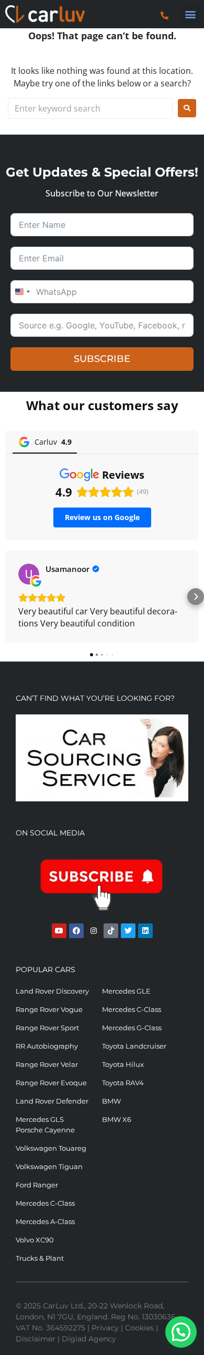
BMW (111, 1101)
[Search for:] (90, 108)
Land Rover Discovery (52, 991)
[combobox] (22, 292)
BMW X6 (116, 1119)
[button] (190, 14)
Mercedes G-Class (132, 1027)
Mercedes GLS (40, 1119)
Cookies (139, 1327)
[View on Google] (28, 574)
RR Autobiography (47, 1046)
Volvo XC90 (35, 1240)
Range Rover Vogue (49, 1009)
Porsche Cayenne (45, 1130)
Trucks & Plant (40, 1258)
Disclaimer (35, 1338)
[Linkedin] (145, 930)
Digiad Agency (89, 1338)
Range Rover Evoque (51, 1082)
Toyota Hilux (123, 1064)
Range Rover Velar (47, 1064)
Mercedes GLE (126, 991)
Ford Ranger (37, 1185)
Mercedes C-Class (131, 1009)
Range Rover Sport (47, 1027)
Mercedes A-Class (45, 1221)
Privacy (105, 1327)
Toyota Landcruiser (134, 1046)
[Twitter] (128, 930)
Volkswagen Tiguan (49, 1166)
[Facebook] (76, 930)
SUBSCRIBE (102, 359)
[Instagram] (93, 930)
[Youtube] (59, 930)
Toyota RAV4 (123, 1082)
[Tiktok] (111, 930)
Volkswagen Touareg (51, 1148)
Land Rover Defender (52, 1101)
